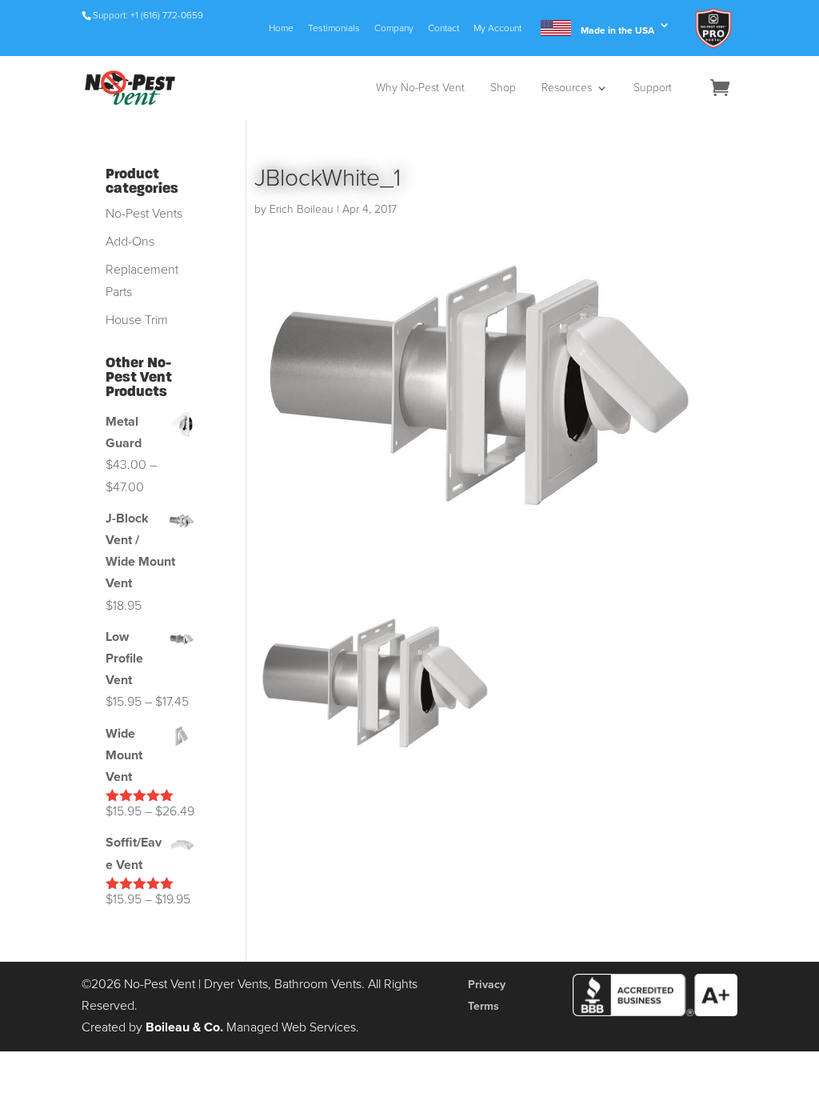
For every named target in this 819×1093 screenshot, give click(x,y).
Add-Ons (130, 242)
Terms (483, 1006)
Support (652, 88)
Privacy (486, 984)
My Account (497, 28)
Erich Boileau (302, 209)
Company (393, 28)
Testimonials (334, 28)
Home (281, 28)
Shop (503, 88)
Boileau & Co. (184, 1027)
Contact (443, 28)
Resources (566, 88)
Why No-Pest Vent (420, 88)
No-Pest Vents (144, 214)
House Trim (137, 320)
